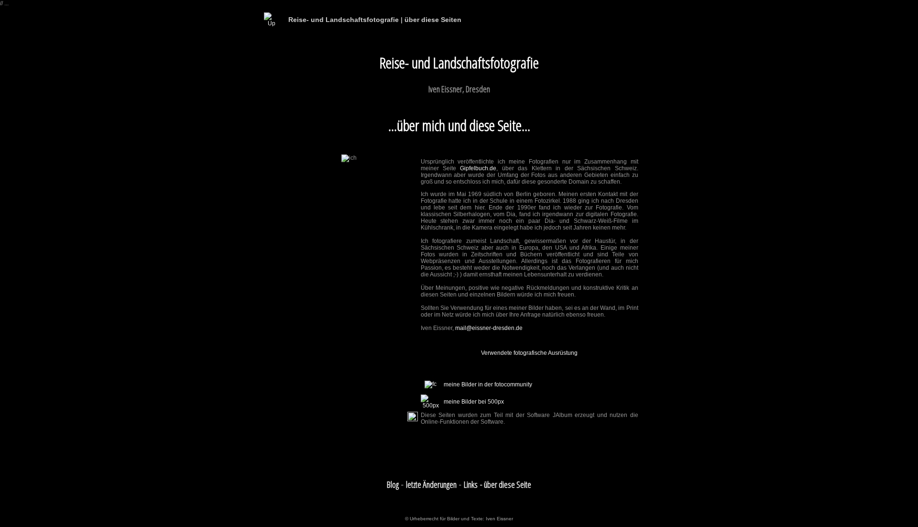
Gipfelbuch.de (478, 168)
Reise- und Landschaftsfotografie (343, 19)
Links (471, 484)
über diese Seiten (432, 19)
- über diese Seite (505, 484)
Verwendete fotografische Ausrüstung (529, 353)
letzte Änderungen (431, 484)
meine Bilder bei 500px (474, 401)
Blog (393, 484)
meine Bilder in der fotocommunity (488, 384)
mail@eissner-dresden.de (489, 328)
